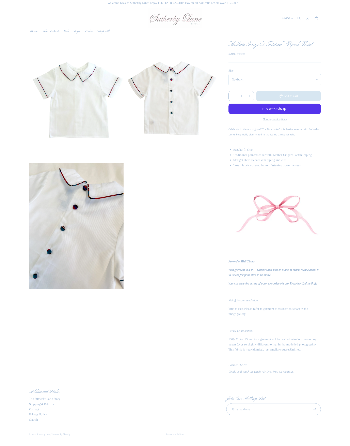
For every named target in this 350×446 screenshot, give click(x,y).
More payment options (275, 118)
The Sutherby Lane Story (44, 399)
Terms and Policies (175, 434)
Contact (34, 409)
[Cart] (316, 18)
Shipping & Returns (41, 404)
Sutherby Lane (43, 434)
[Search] (299, 18)
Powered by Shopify (60, 434)
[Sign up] (315, 409)
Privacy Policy (38, 414)
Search (33, 419)
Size (231, 70)
